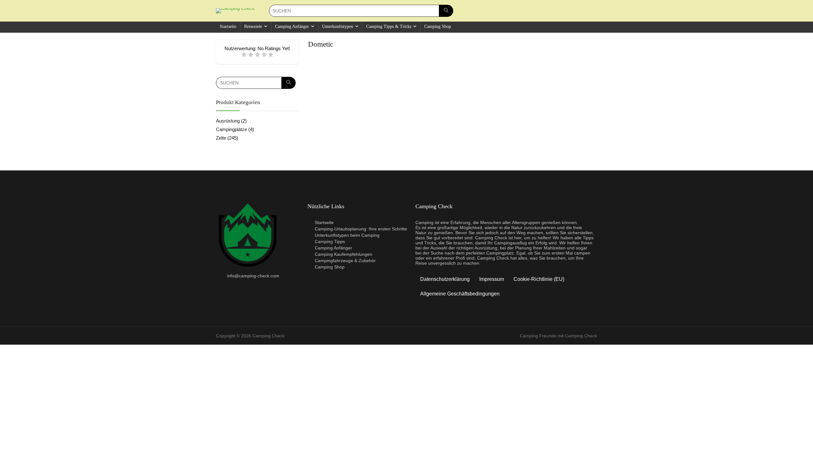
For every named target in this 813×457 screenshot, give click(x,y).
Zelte (221, 138)
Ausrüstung (228, 120)
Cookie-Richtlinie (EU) (539, 279)
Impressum (491, 279)
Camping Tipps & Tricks (388, 26)
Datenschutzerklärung (445, 279)
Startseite (228, 26)
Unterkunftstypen (337, 26)
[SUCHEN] (446, 11)
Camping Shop (437, 26)
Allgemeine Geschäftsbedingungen (460, 293)
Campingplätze (231, 129)
